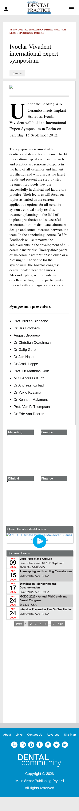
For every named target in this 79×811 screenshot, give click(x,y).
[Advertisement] (39, 678)
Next (60, 623)
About (7, 734)
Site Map (70, 734)
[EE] (39, 760)
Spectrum (25, 33)
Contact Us (34, 734)
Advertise (53, 734)
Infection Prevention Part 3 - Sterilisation (46, 609)
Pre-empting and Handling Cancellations (46, 571)
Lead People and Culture (36, 559)
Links (19, 734)
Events (17, 73)
